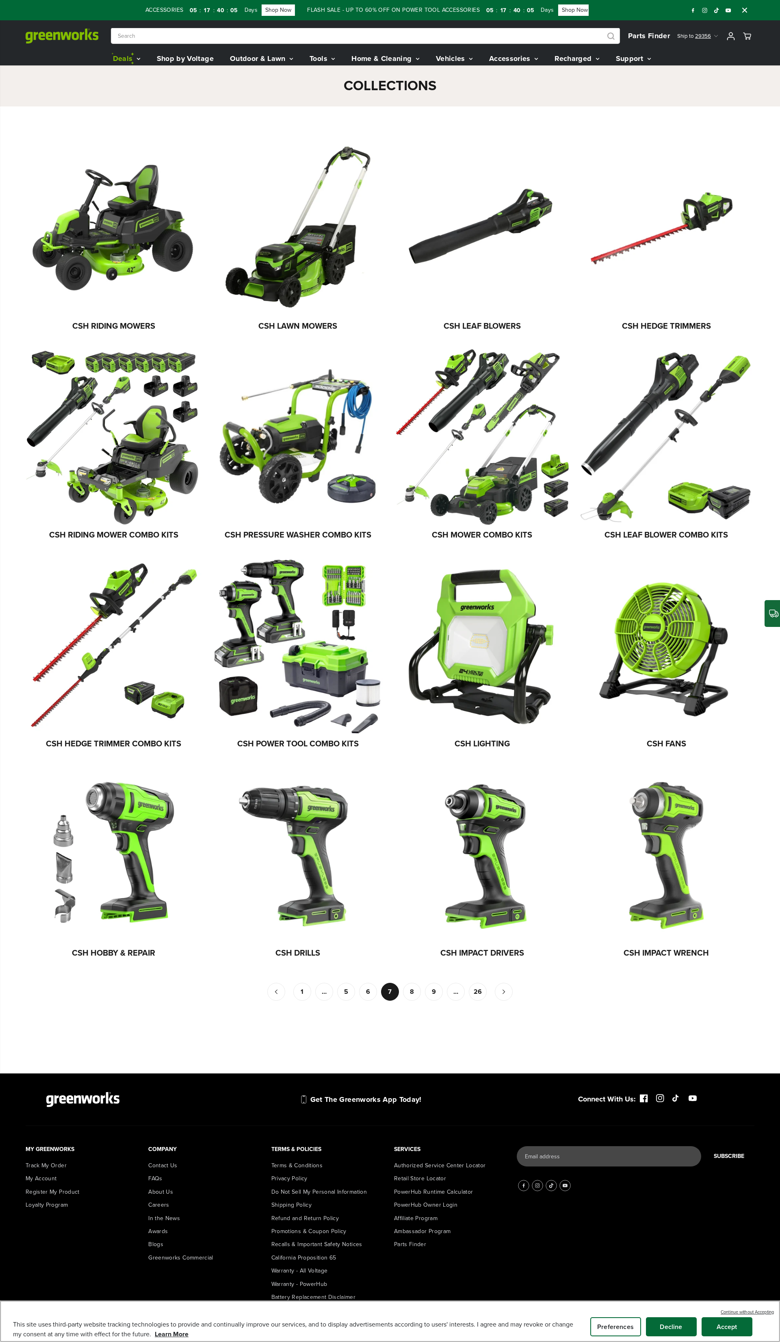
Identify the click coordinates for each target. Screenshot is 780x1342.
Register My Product (53, 1192)
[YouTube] (728, 10)
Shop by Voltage (185, 58)
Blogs (155, 1244)
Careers (158, 1205)
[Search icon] (611, 36)
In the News (164, 1218)
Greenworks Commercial (180, 1257)
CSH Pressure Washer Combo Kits (298, 535)
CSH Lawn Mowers (297, 326)
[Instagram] (705, 10)
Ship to (694, 36)
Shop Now (245, 10)
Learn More (171, 1334)
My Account (41, 1178)
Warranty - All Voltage (299, 1270)
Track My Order (46, 1165)
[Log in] (731, 36)
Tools (319, 58)
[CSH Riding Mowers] (114, 228)
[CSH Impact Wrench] (666, 855)
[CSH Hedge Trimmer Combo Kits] (114, 646)
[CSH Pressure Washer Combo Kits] (298, 437)
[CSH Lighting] (482, 646)
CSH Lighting (482, 743)
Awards (158, 1231)
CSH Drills (297, 953)
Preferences (615, 1326)
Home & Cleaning (382, 58)
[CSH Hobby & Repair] (114, 855)
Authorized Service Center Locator (440, 1165)
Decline (671, 1326)
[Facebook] (693, 10)
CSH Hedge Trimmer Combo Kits (113, 743)
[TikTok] (717, 10)
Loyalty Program (47, 1205)
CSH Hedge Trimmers (666, 326)
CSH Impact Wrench (666, 953)
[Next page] (503, 991)
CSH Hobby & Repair (113, 953)
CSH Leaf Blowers (482, 326)
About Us (160, 1192)
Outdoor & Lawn (259, 58)
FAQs (155, 1178)
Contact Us (163, 1165)
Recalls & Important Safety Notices (316, 1244)
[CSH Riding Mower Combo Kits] (114, 437)
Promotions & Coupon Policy (309, 1231)
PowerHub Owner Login (425, 1205)
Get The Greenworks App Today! (366, 1099)
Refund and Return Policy (305, 1218)
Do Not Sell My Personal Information (319, 1192)
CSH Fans (666, 743)
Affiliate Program (416, 1218)
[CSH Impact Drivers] (482, 855)
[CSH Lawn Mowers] (298, 228)
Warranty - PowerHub (299, 1284)
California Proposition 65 (303, 1257)
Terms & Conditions (297, 1165)
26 (478, 991)
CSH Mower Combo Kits (482, 535)
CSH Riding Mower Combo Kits (113, 535)
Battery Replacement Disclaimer (313, 1297)
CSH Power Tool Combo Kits (298, 743)
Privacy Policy (289, 1178)
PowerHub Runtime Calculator (433, 1192)
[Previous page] (276, 991)
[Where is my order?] (772, 613)
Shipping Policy (291, 1205)
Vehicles (451, 58)
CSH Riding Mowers (113, 326)
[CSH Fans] (666, 646)
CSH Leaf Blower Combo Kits (666, 535)
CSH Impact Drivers (482, 953)
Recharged (574, 58)
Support (631, 58)
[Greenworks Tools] (62, 36)
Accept (727, 1326)
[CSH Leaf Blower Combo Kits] (666, 437)
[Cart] (747, 36)
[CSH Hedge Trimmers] (666, 228)
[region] (390, 1321)
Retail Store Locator (420, 1178)
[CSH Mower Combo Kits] (482, 437)
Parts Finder (649, 35)
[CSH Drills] (298, 855)
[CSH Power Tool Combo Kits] (298, 646)
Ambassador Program (422, 1231)
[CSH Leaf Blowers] (482, 228)
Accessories (511, 58)
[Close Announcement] (745, 10)
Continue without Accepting (747, 1312)
